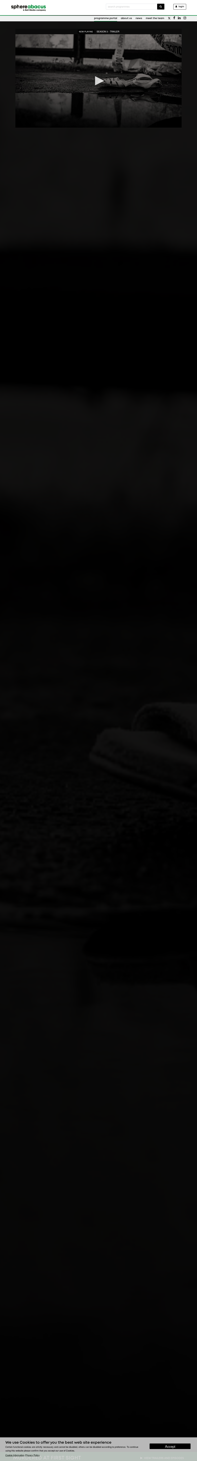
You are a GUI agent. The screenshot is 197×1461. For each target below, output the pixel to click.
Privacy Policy (32, 1455)
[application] (98, 81)
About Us (126, 18)
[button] (98, 81)
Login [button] (181, 7)
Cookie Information (14, 1455)
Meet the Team (155, 18)
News (139, 18)
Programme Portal (105, 18)
